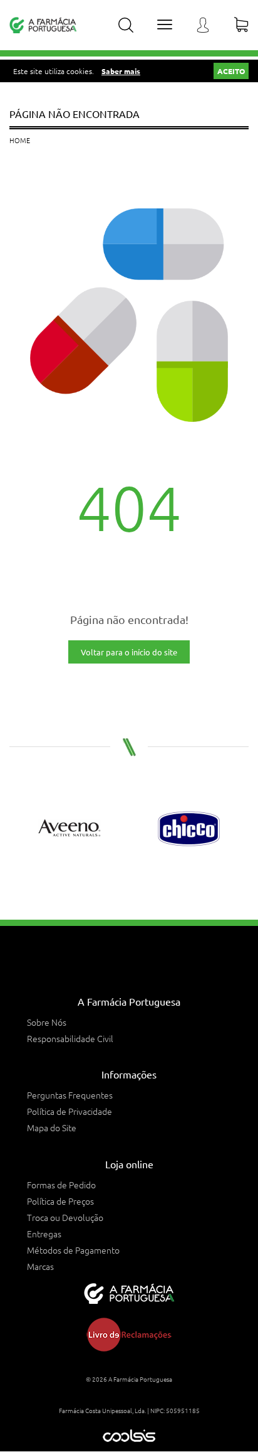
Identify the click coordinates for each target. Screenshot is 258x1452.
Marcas (40, 1266)
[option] (69, 829)
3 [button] (136, 879)
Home (19, 140)
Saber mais (120, 71)
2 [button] (122, 879)
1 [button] (108, 879)
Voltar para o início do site (129, 652)
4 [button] (149, 879)
